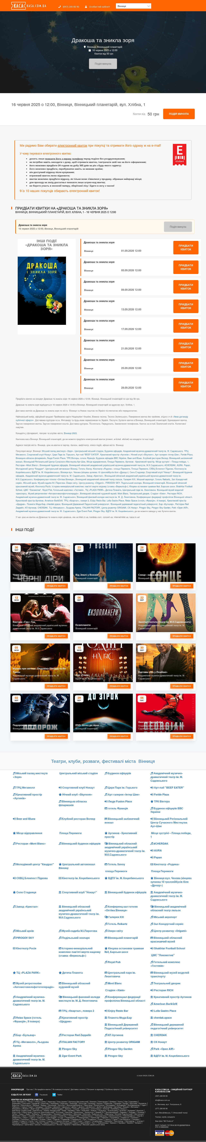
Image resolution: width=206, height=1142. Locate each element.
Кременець (78, 1112)
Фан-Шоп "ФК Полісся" (164, 1121)
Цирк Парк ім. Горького (63, 454)
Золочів (106, 1109)
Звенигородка (57, 1109)
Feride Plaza (186, 454)
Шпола (37, 1124)
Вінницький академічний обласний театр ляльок (98, 479)
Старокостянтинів (62, 1121)
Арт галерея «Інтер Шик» (167, 454)
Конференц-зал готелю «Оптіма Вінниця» (54, 479)
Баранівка (133, 1101)
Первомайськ (70, 1117)
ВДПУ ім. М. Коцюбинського (45, 472)
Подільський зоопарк (131, 482)
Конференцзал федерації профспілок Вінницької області (164, 496)
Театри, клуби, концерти (165, 1117)
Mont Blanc (123, 493)
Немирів (31, 1116)
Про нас (29, 1089)
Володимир (121, 1105)
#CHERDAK (170, 465)
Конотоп (140, 1110)
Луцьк (21, 1114)
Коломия (131, 1110)
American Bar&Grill (54, 500)
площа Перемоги (122, 468)
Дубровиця (107, 1107)
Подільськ (125, 1117)
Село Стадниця (137, 472)
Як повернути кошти (60, 1089)
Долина (81, 1107)
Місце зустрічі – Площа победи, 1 (172, 461)
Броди (125, 1103)
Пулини (42, 1119)
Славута (23, 1121)
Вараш (43, 1105)
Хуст (94, 1123)
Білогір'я (93, 1101)
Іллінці (37, 1101)
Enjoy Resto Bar (97, 500)
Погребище (114, 1117)
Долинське (90, 1107)
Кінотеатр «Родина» (102, 468)
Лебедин (132, 1112)
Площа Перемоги (115, 461)
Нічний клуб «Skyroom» (142, 454)
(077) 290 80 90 (161, 1108)
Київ (78, 1110)
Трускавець (130, 1121)
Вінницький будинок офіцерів (54, 465)
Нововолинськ (87, 1116)
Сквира (15, 1121)
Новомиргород (101, 1116)
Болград (91, 1103)
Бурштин (15, 1105)
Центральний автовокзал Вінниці (61, 468)
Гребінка (48, 1107)
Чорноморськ (17, 1124)
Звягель (68, 1109)
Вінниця (88, 250)
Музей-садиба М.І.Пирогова (51, 482)
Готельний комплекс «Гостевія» (68, 489)
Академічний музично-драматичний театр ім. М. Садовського (153, 450)
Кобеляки (85, 1110)
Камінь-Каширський (52, 1110)
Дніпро (74, 1107)
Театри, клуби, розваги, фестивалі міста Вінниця (103, 761)
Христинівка (85, 1123)
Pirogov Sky (144, 507)
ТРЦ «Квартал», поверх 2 (76, 500)
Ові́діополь (16, 1117)
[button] (133, 6)
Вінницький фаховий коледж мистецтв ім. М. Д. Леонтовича (106, 496)
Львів (27, 1114)
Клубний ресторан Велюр (155, 458)
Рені (84, 1119)
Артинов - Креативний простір (139, 461)
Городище (39, 1107)
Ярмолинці (76, 1124)
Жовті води (34, 1109)
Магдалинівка (46, 1114)
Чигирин (138, 1123)
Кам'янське (37, 1110)
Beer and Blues (134, 458)
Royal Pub (47, 489)
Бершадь (73, 1103)
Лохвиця (140, 1112)
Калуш (123, 1109)
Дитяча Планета (113, 489)
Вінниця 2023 (70, 433)
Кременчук (89, 1112)
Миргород (109, 1114)
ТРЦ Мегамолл (25, 787)
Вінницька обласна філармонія (31, 458)
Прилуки (34, 1119)
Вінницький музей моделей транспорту (169, 974)
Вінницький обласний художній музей (98, 493)
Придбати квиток (186, 247)
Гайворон (16, 1107)
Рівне (49, 1119)
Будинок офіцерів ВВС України (111, 458)
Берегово (45, 1103)
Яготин (59, 1124)
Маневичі (57, 1114)
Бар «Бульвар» (166, 504)
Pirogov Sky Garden (161, 507)
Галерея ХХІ (129, 479)
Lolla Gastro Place (115, 500)
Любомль (35, 1114)
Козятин (123, 1110)
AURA (180, 465)
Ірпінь (43, 1101)
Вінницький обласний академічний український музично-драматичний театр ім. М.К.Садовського (116, 465)
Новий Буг (62, 1116)
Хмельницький (66, 1123)
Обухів (139, 1116)
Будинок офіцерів (113, 450)
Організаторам (127, 1089)
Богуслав (83, 1103)
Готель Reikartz (162, 479)
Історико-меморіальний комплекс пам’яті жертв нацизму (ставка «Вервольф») (90, 486)
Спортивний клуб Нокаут (39, 454)
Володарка (110, 1105)
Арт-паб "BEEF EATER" (87, 454)
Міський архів (30, 482)
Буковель (142, 1103)
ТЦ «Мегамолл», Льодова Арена (65, 507)
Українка (24, 1123)
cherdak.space (53, 504)
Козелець (102, 1110)
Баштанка (26, 1103)
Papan (187, 465)
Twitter (59, 1094)
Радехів (56, 1119)
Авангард (51, 1101)
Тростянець (118, 1121)
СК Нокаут (133, 507)
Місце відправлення (96, 461)
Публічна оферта (112, 1089)
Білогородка (103, 1101)
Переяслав (94, 1117)
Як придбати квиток (43, 1089)
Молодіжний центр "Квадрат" (30, 468)
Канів (64, 1110)
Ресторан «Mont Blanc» (27, 465)
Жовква (25, 1109)
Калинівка (115, 1109)
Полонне (134, 1117)
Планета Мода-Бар (36, 504)
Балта (120, 1101)
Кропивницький (112, 1112)
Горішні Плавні (27, 1107)
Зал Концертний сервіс (168, 924)
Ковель (94, 1110)
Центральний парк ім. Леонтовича (139, 489)
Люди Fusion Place (56, 458)
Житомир (134, 1107)
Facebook (43, 1094)
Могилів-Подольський (123, 1114)
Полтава (15, 1119)
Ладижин (123, 1112)
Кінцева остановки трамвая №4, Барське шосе (152, 486)
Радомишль (76, 1119)
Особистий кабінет (99, 6)
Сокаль (50, 1121)
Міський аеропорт (145, 479)
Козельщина (113, 1110)
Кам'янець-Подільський (21, 1110)
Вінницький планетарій (154, 482)
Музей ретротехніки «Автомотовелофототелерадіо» (53, 493)
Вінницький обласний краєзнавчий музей (166, 939)
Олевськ (40, 1117)
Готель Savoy (85, 468)
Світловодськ (124, 1119)
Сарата (108, 1119)
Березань (64, 1103)
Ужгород (15, 1123)
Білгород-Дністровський (78, 1101)
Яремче (67, 1124)
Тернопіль (108, 1121)
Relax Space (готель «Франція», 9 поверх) (145, 500)
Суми (80, 1121)
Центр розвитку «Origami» (91, 482)
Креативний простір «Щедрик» (73, 1019)
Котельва (59, 1112)
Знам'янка (85, 1109)
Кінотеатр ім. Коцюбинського (80, 878)
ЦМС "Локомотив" (32, 489)
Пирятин (104, 1117)
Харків (46, 1123)
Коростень (16, 1112)
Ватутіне (61, 1105)
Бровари (117, 1103)
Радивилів (65, 1119)
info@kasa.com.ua (162, 1100)
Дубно (99, 1107)
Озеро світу (72, 482)
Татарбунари (97, 1121)
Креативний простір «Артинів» (115, 454)
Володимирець (134, 1105)
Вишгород (88, 1105)
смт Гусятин (40, 1121)
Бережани (55, 1103)
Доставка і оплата (78, 1089)
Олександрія (51, 1117)
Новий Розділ (74, 1116)
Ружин (100, 1119)
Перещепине (83, 1117)
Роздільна (92, 1119)
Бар (126, 1101)
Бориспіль (108, 1103)
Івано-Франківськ (19, 1101)
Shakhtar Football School (169, 948)
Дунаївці (117, 1107)
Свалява (135, 1119)
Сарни (114, 1119)
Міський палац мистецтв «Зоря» (57, 450)
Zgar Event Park (84, 511)
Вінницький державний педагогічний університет (134, 504)
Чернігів (129, 1123)
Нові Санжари (51, 1116)
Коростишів (27, 1112)
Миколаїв (77, 1114)
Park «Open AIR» (180, 507)
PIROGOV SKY (112, 482)
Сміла (30, 1121)
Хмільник (54, 1123)
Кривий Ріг (99, 1112)
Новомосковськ (114, 1116)
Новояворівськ (129, 1116)
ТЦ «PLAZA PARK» (94, 489)
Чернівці (121, 1123)
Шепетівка (29, 1124)
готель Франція (87, 458)
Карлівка (71, 1110)
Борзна (100, 1103)
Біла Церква (62, 1101)
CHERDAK (43, 507)
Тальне (87, 1121)
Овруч (25, 1117)
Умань (32, 1123)
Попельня (25, 1119)
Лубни (14, 1114)
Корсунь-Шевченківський (43, 1112)
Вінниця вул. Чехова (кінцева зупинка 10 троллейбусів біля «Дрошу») (94, 472)
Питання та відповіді (95, 1089)
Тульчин (139, 1121)
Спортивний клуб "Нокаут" (159, 472)
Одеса (32, 1117)
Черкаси (113, 1123)
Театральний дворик (139, 493)
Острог (61, 1117)
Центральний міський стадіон (89, 450)
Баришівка (16, 1103)
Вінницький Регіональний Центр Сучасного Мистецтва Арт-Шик (54, 461)
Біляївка (113, 1101)
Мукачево (16, 1116)
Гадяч (143, 1105)
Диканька (66, 1107)
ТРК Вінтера (73, 458)
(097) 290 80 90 (70, 6)
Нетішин (40, 1116)
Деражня (56, 1107)
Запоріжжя (45, 1109)
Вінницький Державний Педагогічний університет (85, 504)
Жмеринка (16, 1109)
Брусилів (133, 1103)
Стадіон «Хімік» (158, 493)
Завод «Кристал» (94, 475)
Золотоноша (96, 1109)
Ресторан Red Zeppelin (76, 1035)
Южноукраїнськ (48, 1124)
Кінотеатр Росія (43, 486)
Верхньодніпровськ (74, 1105)
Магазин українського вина (94, 1124)
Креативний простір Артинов (29, 500)
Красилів (68, 1112)
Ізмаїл (30, 1101)
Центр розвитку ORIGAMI (113, 507)
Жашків (126, 1107)
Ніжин (24, 1116)
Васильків (52, 1105)
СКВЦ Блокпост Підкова (161, 468)
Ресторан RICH (174, 493)
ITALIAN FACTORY (91, 507)
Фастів (39, 1123)
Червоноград (102, 1123)
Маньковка (67, 1114)
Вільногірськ (26, 1105)
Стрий (73, 1121)
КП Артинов (30, 507)
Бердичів (35, 1103)
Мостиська (138, 1114)
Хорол (75, 1123)
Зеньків (76, 1109)
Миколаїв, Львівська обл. (93, 1114)
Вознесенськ (99, 1105)
